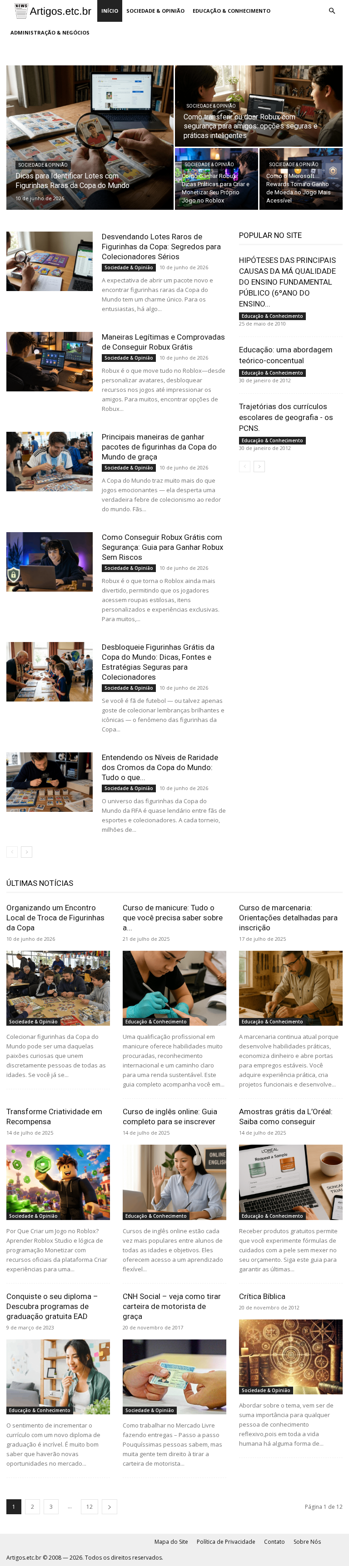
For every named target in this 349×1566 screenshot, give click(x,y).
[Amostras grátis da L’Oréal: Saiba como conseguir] (291, 1182)
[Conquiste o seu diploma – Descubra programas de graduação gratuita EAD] (58, 1376)
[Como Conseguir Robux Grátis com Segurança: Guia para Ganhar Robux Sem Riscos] (49, 562)
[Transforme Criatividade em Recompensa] (58, 1182)
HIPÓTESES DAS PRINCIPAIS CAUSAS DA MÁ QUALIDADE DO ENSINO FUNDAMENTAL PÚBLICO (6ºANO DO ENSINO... (287, 282)
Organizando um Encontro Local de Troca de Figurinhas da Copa (55, 917)
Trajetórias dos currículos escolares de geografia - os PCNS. (286, 417)
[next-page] (26, 852)
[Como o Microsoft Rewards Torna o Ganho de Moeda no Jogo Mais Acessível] (301, 179)
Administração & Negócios (50, 32)
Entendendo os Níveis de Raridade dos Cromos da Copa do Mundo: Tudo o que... (160, 767)
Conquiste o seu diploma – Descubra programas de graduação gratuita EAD (52, 1306)
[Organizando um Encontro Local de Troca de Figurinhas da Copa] (58, 988)
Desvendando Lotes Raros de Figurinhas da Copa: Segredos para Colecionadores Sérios (161, 246)
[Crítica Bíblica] (291, 1356)
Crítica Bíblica (262, 1296)
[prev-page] (12, 852)
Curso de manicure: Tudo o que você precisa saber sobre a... (173, 917)
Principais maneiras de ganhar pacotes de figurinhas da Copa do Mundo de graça (159, 446)
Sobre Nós (307, 1542)
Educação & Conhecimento (231, 10)
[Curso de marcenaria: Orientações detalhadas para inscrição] (291, 988)
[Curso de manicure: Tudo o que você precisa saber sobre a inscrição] (174, 988)
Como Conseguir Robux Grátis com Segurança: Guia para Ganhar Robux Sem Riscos (162, 547)
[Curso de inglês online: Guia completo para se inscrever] (174, 1182)
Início (109, 10)
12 (89, 1507)
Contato (274, 1542)
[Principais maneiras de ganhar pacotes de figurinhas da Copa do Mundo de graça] (49, 461)
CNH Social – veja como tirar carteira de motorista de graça (172, 1306)
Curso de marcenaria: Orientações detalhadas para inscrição (288, 917)
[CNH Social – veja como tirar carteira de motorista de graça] (174, 1376)
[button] (332, 11)
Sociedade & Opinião (155, 10)
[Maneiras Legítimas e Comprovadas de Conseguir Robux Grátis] (49, 361)
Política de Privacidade (226, 1542)
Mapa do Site (171, 1542)
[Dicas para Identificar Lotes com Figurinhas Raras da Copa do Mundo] (90, 137)
